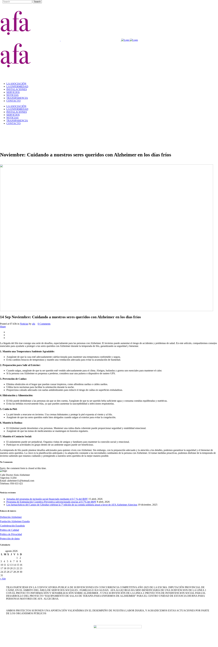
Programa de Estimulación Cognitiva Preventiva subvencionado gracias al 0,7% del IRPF (51, 501)
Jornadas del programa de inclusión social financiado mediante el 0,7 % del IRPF (47, 499)
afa (33, 323)
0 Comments (44, 323)
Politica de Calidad (9, 530)
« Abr (3, 578)
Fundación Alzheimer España (15, 521)
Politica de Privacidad (11, 534)
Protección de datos (10, 538)
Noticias (24, 323)
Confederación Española (12, 525)
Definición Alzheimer (11, 517)
